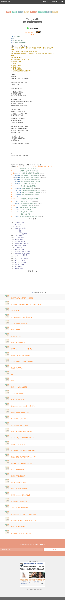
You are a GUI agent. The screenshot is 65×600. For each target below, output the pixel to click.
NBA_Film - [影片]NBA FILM (22, 253)
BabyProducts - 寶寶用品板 (22, 262)
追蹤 (25, 22)
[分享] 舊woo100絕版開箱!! (18, 393)
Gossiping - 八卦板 (19, 222)
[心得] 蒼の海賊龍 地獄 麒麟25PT (19, 507)
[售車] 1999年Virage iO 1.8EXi (18, 418)
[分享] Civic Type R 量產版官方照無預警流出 (22, 437)
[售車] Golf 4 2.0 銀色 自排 (17, 444)
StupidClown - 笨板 (20, 257)
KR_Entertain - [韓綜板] (21, 255)
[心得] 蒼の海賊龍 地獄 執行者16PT (20, 412)
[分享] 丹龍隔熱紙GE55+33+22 (19, 323)
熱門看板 (33, 22)
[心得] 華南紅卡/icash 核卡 (17, 469)
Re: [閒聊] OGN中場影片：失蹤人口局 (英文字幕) (23, 520)
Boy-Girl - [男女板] (20, 249)
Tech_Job (31, 32)
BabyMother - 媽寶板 (20, 260)
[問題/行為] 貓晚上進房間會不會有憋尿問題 (22, 298)
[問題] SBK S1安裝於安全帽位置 (19, 387)
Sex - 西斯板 (18, 266)
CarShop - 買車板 (19, 264)
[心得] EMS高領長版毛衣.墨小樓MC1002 (21, 317)
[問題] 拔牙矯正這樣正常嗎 (18, 476)
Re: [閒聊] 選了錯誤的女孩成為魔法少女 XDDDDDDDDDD (26, 304)
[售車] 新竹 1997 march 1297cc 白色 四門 (21, 349)
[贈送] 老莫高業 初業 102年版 (18, 482)
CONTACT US (39, 589)
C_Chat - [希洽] (18, 235)
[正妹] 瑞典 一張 (15, 310)
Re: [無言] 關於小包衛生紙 (17, 399)
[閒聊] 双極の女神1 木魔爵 (18, 342)
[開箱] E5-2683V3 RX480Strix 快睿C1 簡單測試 (23, 406)
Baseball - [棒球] (19, 239)
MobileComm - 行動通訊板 (22, 243)
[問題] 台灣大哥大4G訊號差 (18, 526)
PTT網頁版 (46, 1)
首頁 (25, 32)
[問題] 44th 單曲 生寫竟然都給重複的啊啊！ (22, 463)
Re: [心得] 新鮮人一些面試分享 (19, 501)
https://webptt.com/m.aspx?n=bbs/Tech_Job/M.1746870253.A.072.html (34, 166)
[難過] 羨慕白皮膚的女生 (17, 368)
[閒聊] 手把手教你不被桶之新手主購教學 (21, 431)
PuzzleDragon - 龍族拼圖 (21, 234)
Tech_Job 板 (32, 19)
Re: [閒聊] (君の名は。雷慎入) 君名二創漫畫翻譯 (23, 514)
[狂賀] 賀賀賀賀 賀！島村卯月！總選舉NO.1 (22, 361)
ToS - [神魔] (18, 230)
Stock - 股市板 (19, 247)
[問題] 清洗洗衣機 (15, 329)
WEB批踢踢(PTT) (5, 1)
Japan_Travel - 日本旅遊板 (22, 258)
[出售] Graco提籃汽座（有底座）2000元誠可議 (23, 450)
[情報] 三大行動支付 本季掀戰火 (19, 488)
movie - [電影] (18, 232)
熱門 (62, 1)
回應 (28, 22)
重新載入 (39, 22)
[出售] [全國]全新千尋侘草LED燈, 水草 (21, 533)
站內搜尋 (54, 1)
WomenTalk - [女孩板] (20, 228)
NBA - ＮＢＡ (18, 226)
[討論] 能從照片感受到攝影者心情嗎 (20, 355)
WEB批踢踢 (33, 589)
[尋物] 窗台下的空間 (16, 336)
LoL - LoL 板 (18, 224)
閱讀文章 (13, 374)
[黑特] (12, 380)
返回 (32, 34)
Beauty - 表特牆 (19, 268)
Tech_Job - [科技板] (20, 241)
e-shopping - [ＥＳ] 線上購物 (22, 251)
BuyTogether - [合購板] (21, 245)
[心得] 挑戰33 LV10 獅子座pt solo (19, 425)
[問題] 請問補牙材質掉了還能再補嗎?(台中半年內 (23, 457)
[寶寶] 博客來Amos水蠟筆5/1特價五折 (20, 495)
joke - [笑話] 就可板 (20, 237)
